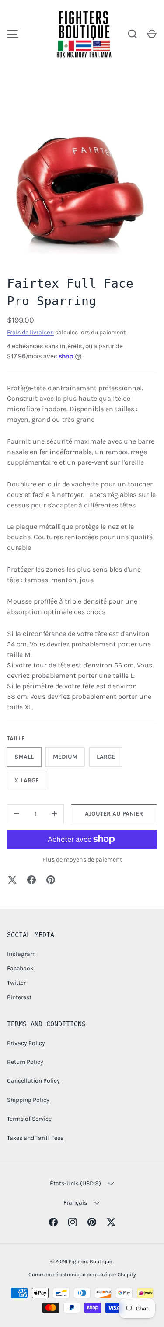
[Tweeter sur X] (12, 879)
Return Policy (25, 1062)
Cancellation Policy (33, 1080)
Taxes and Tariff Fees (35, 1138)
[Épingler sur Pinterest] (50, 879)
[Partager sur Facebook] (31, 879)
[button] (151, 34)
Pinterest (19, 997)
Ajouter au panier (114, 813)
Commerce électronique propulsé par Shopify (82, 1274)
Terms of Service (29, 1118)
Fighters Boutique (91, 1261)
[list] (82, 186)
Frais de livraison (30, 332)
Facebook (20, 968)
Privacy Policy (26, 1043)
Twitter (16, 983)
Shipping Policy (28, 1100)
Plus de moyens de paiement (82, 859)
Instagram (21, 954)
